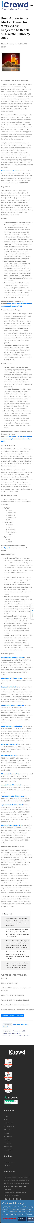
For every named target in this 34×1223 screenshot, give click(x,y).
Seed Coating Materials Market (12, 657)
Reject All (21, 1219)
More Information (9, 1219)
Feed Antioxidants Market (10, 687)
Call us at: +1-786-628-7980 (12, 1195)
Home (6, 1116)
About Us (7, 1140)
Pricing (7, 1133)
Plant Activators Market (10, 774)
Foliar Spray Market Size (10, 744)
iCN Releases (8, 1146)
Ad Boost (7, 1165)
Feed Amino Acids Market (10, 171)
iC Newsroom (9, 1123)
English (5, 1027)
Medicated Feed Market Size (11, 825)
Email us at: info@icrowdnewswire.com (15, 1192)
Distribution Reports (10, 1129)
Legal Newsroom (9, 1126)
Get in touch (8, 1189)
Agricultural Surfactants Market (12, 705)
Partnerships (8, 1136)
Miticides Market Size (9, 755)
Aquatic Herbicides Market (11, 785)
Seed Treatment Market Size (11, 726)
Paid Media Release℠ (10, 1162)
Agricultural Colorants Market (12, 805)
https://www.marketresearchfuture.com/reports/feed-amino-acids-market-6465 (16, 439)
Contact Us (8, 1143)
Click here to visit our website (12, 1016)
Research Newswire (20, 1024)
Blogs (6, 1119)
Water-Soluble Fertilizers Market (13, 796)
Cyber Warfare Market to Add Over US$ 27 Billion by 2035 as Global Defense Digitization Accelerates (17, 965)
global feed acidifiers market (11, 678)
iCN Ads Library (9, 1150)
